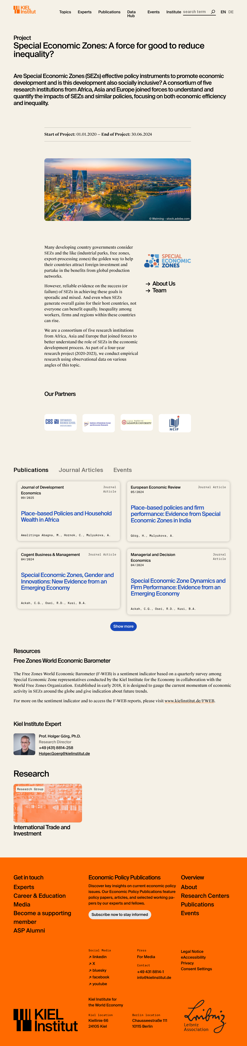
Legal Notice (192, 951)
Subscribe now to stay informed (120, 914)
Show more (123, 626)
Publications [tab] (31, 470)
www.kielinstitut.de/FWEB (189, 700)
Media (22, 904)
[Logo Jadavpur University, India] (137, 422)
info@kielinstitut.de (154, 977)
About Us (163, 284)
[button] (65, 12)
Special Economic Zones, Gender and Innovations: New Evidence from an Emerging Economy (67, 581)
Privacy (187, 963)
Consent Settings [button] (196, 968)
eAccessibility (193, 957)
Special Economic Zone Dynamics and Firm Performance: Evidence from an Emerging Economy (178, 587)
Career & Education (40, 896)
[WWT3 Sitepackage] (32, 10)
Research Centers (205, 896)
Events (190, 913)
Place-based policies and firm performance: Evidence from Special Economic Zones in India (175, 514)
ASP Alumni (29, 930)
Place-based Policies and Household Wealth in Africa (66, 517)
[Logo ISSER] (98, 423)
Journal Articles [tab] (81, 470)
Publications (197, 904)
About (189, 887)
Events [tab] (122, 470)
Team (159, 290)
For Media (146, 956)
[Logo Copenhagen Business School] (60, 422)
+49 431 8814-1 (150, 971)
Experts (24, 887)
